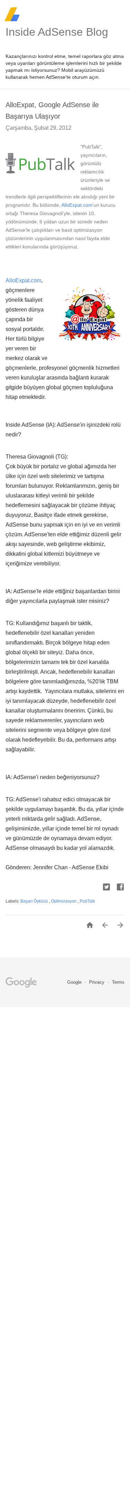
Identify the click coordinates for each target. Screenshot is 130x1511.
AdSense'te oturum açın (72, 77)
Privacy (97, 982)
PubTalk (87, 901)
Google (75, 982)
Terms (118, 982)
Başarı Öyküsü (34, 901)
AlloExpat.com (77, 205)
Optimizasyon (64, 901)
